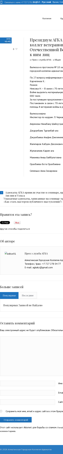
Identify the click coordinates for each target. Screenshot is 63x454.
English (36, 2)
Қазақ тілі (58, 2)
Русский (46, 2)
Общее (57, 60)
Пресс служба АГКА (41, 60)
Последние (28, 295)
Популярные (9, 295)
